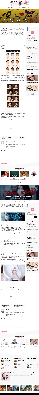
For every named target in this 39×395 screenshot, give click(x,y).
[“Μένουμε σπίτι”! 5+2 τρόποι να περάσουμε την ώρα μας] (34, 174)
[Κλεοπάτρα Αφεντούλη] (12, 21)
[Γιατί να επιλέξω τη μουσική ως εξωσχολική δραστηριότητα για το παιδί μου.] (32, 88)
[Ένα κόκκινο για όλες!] (5, 174)
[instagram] (6, 147)
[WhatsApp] (24, 25)
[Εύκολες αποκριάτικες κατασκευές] (14, 174)
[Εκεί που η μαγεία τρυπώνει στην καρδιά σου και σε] (23, 388)
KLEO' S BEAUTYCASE (18, 18)
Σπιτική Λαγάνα (22, 137)
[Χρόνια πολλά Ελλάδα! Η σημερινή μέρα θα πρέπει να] (16, 388)
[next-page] (20, 182)
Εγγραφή (35, 40)
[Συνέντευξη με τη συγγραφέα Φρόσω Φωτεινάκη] (15, 364)
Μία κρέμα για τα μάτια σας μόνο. (24, 178)
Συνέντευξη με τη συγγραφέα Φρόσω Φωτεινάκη (21, 363)
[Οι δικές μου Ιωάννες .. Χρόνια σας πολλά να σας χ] (36, 388)
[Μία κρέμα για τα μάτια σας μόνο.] (24, 174)
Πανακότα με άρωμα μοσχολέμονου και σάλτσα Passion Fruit (21, 360)
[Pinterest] (23, 25)
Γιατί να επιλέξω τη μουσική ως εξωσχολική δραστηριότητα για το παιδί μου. (8, 364)
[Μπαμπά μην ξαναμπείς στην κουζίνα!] (15, 367)
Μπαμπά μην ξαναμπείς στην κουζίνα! (21, 366)
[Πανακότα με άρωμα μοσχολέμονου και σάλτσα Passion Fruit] (15, 361)
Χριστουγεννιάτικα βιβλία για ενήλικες (31, 57)
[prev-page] (18, 182)
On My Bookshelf (28, 56)
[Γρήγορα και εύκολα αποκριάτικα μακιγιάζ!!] (32, 78)
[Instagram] (31, 374)
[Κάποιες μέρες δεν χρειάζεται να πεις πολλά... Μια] (29, 388)
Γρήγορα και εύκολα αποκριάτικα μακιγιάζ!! (32, 82)
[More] (24, 133)
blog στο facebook (16, 127)
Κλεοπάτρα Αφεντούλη (16, 21)
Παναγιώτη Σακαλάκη (13, 394)
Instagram (16, 128)
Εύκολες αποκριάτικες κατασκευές (15, 178)
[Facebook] (19, 25)
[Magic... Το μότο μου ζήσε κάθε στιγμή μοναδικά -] (3, 388)
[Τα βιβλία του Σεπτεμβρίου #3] (2, 368)
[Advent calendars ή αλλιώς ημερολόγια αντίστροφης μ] (10, 388)
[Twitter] (21, 25)
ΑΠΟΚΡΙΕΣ (22, 18)
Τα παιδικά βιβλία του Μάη (30, 69)
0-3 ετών (27, 51)
